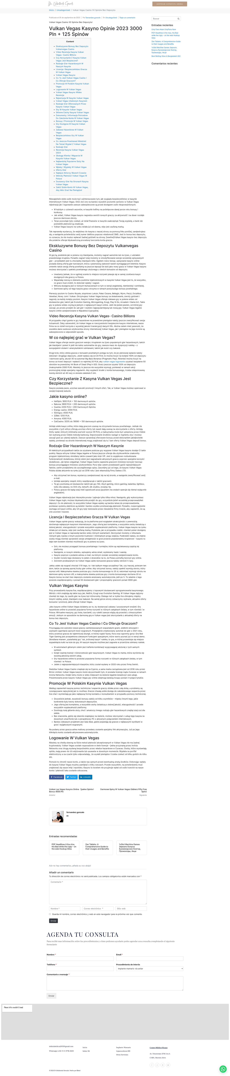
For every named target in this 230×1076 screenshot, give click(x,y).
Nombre (51, 954)
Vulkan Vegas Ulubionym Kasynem (71, 101)
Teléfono (52, 964)
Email (119, 954)
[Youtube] (168, 1065)
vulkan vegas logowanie (114, 361)
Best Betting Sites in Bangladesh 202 (166, 56)
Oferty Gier (61, 170)
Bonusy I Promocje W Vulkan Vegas (72, 121)
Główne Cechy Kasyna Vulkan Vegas (72, 112)
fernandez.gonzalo (93, 18)
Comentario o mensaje (58, 974)
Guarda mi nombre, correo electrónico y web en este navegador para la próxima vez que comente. (97, 914)
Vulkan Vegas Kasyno (65, 75)
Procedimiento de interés (128, 964)
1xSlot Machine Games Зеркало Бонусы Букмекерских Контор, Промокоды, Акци (164, 49)
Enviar (53, 921)
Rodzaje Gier (62, 147)
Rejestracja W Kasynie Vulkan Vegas (72, 98)
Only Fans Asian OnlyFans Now (164, 29)
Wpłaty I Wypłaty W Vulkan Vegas (71, 167)
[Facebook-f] (152, 1065)
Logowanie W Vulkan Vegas (68, 89)
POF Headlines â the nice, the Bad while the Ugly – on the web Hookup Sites (166, 35)
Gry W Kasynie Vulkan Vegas (69, 109)
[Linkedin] (163, 1065)
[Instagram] (157, 1065)
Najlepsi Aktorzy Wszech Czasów (71, 173)
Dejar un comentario (127, 18)
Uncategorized (111, 18)
